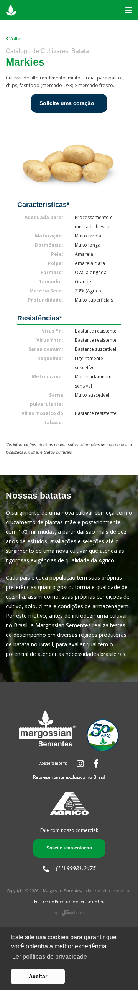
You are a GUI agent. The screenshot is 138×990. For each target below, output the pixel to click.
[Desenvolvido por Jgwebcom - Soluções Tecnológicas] (69, 912)
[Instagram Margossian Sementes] (76, 763)
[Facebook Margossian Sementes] (92, 763)
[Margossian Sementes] (11, 10)
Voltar (15, 39)
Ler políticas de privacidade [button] (49, 956)
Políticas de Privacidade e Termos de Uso (69, 901)
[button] (128, 10)
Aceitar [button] (38, 976)
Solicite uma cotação (66, 103)
